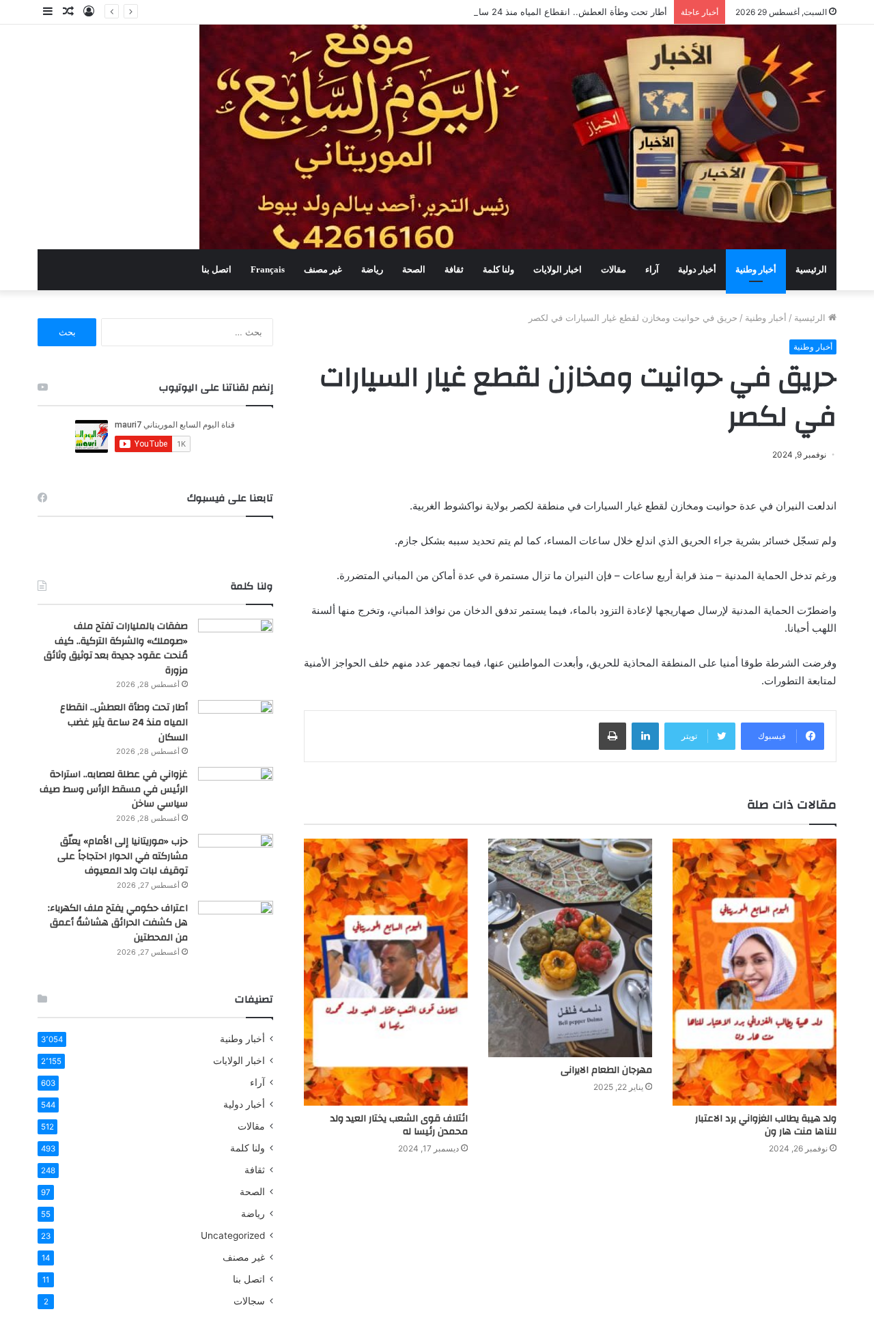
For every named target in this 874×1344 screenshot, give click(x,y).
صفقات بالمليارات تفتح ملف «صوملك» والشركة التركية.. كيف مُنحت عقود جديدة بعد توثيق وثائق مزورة (116, 648)
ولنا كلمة (498, 269)
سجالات (249, 1301)
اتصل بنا (216, 269)
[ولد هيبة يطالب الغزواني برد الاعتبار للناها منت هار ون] (754, 972)
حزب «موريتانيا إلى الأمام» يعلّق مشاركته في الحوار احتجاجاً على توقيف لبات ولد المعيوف (122, 856)
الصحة (413, 269)
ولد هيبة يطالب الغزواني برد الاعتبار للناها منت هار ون (765, 1125)
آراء (652, 269)
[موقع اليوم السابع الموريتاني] (517, 137)
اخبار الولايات (557, 269)
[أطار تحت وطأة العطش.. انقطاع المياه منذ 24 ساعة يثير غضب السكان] (235, 725)
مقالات (613, 269)
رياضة (372, 269)
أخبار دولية (697, 269)
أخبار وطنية (755, 269)
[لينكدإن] (645, 736)
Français (268, 269)
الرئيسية (811, 269)
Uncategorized (233, 1235)
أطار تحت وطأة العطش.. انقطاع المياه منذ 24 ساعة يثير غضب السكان (532, 11)
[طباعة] (612, 736)
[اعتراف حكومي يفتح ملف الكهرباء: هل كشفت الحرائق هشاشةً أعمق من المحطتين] (235, 926)
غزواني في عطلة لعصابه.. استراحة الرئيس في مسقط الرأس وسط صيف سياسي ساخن (114, 789)
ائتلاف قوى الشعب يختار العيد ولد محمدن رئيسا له (399, 1125)
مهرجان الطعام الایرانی (606, 1070)
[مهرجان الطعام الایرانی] (570, 948)
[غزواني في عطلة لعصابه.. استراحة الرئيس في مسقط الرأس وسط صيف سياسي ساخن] (235, 792)
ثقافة (454, 269)
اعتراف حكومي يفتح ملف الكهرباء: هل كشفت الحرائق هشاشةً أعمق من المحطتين (118, 923)
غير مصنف (323, 269)
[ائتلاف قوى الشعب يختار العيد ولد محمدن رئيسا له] (386, 972)
